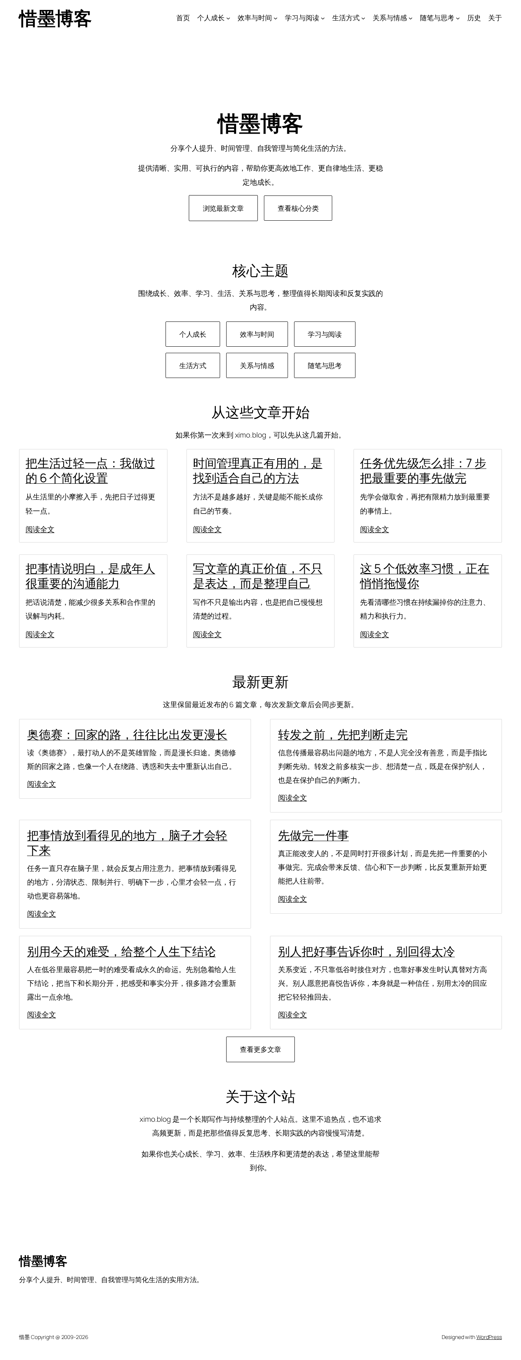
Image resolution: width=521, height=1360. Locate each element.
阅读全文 (40, 529)
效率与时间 (257, 334)
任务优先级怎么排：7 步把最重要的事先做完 (423, 470)
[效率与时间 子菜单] (275, 18)
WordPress (489, 1337)
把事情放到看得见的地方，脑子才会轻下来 (127, 842)
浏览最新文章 (223, 208)
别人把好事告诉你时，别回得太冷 (366, 951)
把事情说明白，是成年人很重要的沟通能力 (90, 575)
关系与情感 (257, 365)
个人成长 (193, 334)
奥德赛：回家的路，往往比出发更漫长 (127, 734)
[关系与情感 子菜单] (410, 18)
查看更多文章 (260, 1049)
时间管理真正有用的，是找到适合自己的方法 (258, 470)
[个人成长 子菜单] (228, 18)
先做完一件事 (313, 835)
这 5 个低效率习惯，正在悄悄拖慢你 (424, 575)
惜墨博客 (55, 17)
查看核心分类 (298, 208)
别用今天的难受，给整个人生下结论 (121, 951)
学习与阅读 (325, 334)
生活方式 (193, 365)
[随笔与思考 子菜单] (458, 18)
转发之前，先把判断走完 (343, 734)
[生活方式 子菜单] (363, 18)
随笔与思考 (325, 365)
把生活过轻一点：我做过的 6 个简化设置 (90, 470)
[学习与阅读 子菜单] (323, 18)
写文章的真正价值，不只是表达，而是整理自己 (258, 575)
